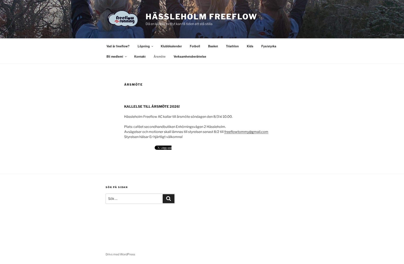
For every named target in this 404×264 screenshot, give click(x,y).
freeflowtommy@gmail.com (246, 132)
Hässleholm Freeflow (201, 16)
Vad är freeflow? (118, 46)
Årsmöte (160, 56)
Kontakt (140, 56)
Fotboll (195, 46)
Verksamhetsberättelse (190, 56)
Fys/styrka (268, 46)
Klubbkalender (171, 46)
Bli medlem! (114, 56)
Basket (213, 46)
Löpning (144, 46)
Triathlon (232, 46)
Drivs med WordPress (120, 254)
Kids (250, 46)
